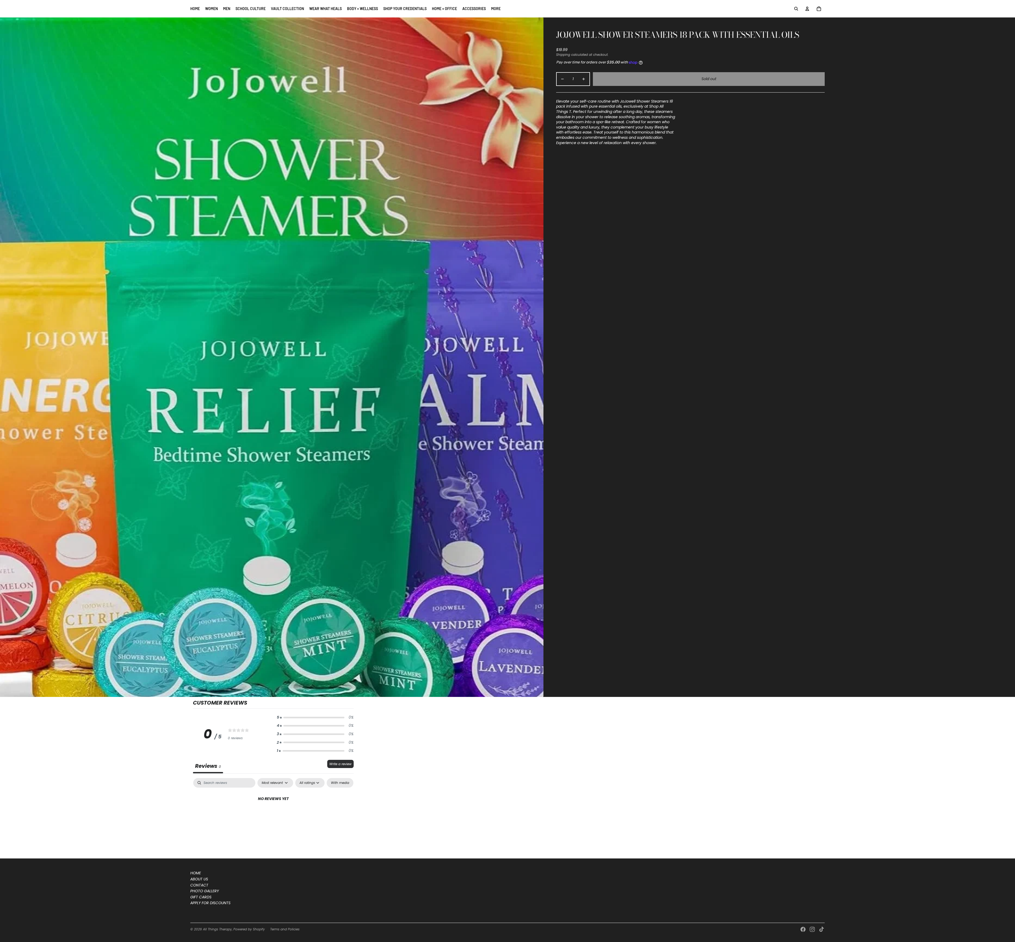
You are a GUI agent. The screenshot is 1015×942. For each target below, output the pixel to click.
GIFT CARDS (200, 897)
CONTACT (199, 885)
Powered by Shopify (249, 929)
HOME (195, 873)
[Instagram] (812, 929)
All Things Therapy (217, 929)
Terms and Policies (284, 929)
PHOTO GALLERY (204, 891)
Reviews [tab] (208, 766)
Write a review (340, 764)
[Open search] (796, 9)
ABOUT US (199, 879)
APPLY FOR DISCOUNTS (210, 903)
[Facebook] (803, 929)
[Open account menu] (807, 9)
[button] (315, 717)
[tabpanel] (273, 817)
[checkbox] (340, 783)
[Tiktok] (821, 929)
